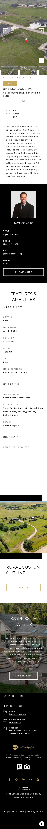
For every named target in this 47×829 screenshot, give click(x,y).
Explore (23, 587)
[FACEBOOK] (9, 779)
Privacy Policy (35, 811)
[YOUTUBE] (30, 779)
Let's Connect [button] (24, 676)
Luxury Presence (23, 797)
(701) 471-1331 (10, 244)
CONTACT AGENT (23, 272)
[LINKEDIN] (23, 779)
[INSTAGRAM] (16, 779)
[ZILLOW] (37, 779)
